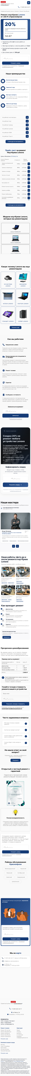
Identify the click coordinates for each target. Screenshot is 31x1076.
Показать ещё (15, 327)
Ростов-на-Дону (5, 1049)
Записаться (15, 415)
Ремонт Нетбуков (5, 1033)
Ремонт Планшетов (6, 1036)
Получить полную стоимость (15, 704)
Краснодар (3, 1047)
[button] (13, 546)
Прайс (18, 1030)
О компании (20, 1034)
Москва (3, 1044)
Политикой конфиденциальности (13, 66)
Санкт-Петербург (5, 1046)
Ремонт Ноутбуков (5, 1034)
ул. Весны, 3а (16, 1012)
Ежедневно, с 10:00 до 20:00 (16, 1014)
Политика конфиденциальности (22, 1037)
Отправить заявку (15, 63)
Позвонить (15, 760)
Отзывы (19, 1031)
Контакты (19, 1033)
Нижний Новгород (5, 1050)
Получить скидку (14, 484)
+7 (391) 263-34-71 (25, 7)
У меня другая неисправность (15, 141)
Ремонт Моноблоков (6, 1031)
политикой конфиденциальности (16, 419)
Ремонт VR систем (5, 1030)
